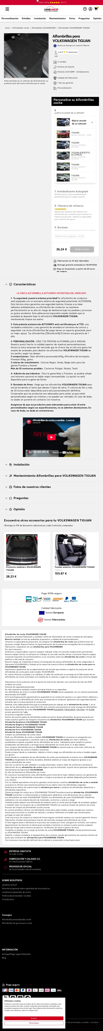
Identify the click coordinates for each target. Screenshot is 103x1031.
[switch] (10, 18)
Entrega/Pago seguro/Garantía (16, 954)
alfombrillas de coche (63, 642)
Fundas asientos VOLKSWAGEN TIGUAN (74, 567)
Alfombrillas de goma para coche (17, 923)
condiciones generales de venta (16, 892)
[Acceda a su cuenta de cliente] (90, 9)
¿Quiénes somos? (9, 885)
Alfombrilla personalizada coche (16, 920)
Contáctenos (8, 899)
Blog (4, 958)
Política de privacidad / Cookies (16, 896)
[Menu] (23, 9)
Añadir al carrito (82, 249)
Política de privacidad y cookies (75, 1022)
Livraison (95, 1022)
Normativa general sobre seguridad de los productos (26, 889)
